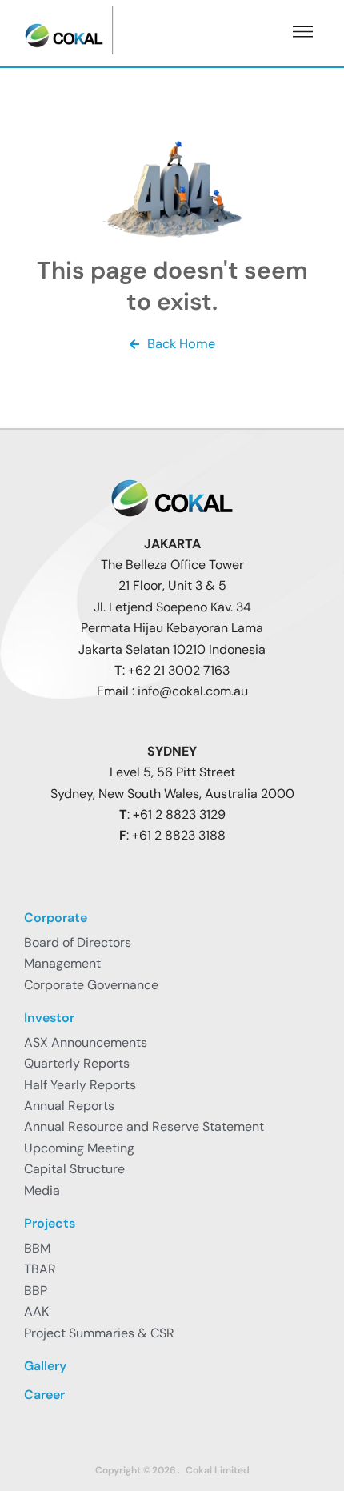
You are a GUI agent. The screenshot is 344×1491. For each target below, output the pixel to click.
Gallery (45, 1365)
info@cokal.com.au (193, 691)
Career (44, 1394)
